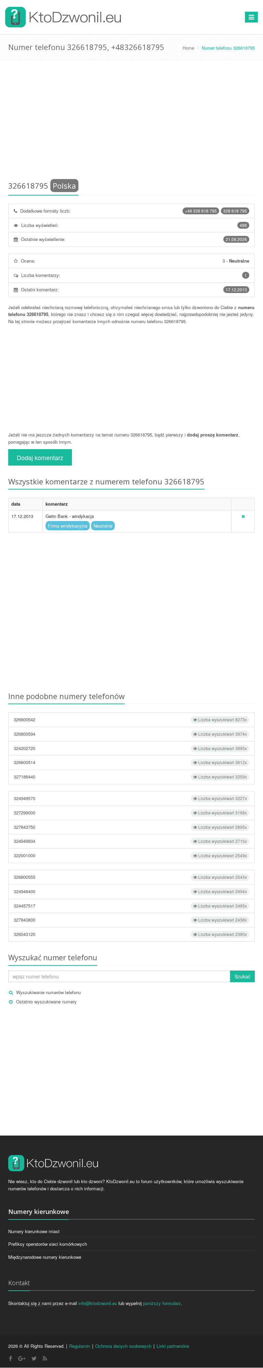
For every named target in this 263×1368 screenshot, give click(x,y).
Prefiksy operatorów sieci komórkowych (47, 1244)
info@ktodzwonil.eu (97, 1303)
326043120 (130, 934)
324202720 (130, 748)
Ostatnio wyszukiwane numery (46, 1001)
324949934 (130, 841)
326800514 (130, 762)
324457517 (130, 905)
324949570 (130, 798)
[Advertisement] (131, 122)
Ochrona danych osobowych (123, 1346)
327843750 (130, 827)
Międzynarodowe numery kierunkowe (44, 1257)
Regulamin (79, 1346)
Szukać (242, 976)
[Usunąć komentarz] (243, 516)
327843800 (130, 919)
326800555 (130, 877)
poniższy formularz (162, 1303)
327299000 (130, 812)
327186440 (130, 776)
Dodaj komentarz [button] (40, 457)
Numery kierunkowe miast (34, 1231)
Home (188, 48)
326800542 (130, 719)
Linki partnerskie (172, 1346)
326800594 (130, 734)
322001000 (130, 855)
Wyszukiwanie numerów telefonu (48, 992)
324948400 (130, 891)
